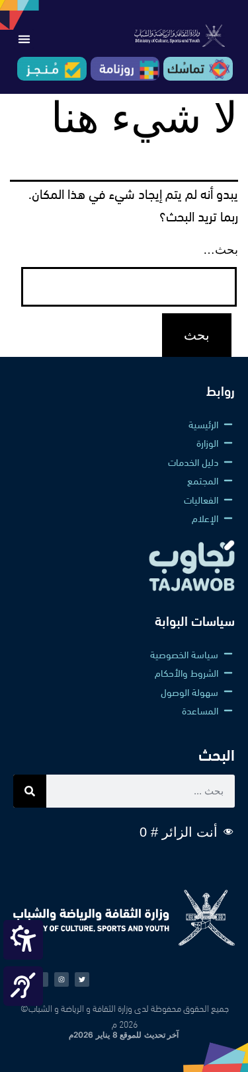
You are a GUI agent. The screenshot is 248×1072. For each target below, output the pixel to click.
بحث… (220, 249)
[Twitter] (82, 979)
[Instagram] (61, 979)
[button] (24, 39)
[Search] (29, 791)
